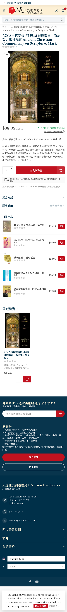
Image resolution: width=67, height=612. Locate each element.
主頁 (4, 26)
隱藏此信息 (40, 606)
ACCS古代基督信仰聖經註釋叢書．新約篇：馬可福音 (17, 355)
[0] (63, 10)
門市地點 (33, 466)
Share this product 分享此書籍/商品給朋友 (39, 186)
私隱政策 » (54, 606)
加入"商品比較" (9, 186)
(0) (17, 46)
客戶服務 (33, 457)
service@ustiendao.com (22, 520)
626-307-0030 (16, 511)
